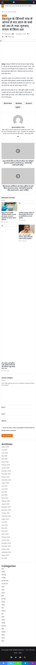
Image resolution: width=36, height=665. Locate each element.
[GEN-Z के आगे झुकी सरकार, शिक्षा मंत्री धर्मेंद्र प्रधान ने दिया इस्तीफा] (27, 229)
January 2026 (5, 468)
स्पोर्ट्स (2, 635)
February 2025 (5, 501)
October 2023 (5, 549)
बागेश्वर (3, 617)
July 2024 (4, 522)
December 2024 (6, 507)
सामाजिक (3, 632)
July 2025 (4, 486)
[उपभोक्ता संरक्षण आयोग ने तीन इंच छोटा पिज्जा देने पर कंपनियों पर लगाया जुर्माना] (27, 206)
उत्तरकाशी (3, 574)
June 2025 (4, 489)
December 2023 (6, 543)
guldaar (19, 103)
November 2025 (6, 474)
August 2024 (5, 519)
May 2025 (4, 492)
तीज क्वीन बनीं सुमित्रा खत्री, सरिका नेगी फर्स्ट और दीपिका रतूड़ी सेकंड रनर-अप (8, 365)
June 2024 (4, 525)
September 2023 (6, 552)
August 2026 (5, 447)
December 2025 (6, 471)
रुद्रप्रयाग (3, 626)
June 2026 (4, 453)
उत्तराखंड (10, 12)
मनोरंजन (3, 620)
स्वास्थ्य (3, 638)
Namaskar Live (8, 34)
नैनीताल (3, 605)
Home (5, 12)
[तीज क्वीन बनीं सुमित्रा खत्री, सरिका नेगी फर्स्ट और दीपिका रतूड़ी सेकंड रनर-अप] (9, 293)
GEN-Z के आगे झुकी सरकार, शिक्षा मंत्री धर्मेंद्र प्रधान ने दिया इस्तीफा (26, 237)
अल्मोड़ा (3, 571)
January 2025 (5, 504)
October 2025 (5, 477)
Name (3, 407)
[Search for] (34, 3)
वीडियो (2, 629)
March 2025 (4, 498)
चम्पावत (3, 593)
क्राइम (2, 586)
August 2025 (5, 483)
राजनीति (3, 623)
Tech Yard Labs (30, 650)
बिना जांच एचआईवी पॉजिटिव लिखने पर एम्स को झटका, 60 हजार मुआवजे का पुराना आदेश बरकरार (8, 216)
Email (3, 414)
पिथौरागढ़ (3, 611)
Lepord (29, 103)
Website (3, 421)
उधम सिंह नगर (4, 583)
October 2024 (5, 513)
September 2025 (6, 480)
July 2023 (4, 558)
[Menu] (2, 3)
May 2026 (4, 456)
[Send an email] (12, 34)
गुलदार (18, 107)
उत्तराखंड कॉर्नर (4, 580)
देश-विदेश (3, 599)
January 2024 (5, 540)
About (20, 653)
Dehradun (8, 103)
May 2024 (4, 528)
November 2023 (6, 546)
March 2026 (4, 462)
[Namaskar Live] (18, 2)
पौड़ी (2, 614)
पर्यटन (2, 608)
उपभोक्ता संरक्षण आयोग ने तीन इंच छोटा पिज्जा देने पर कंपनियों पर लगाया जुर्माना (26, 215)
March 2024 (4, 534)
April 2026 (4, 459)
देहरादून (14, 12)
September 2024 (6, 516)
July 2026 (4, 450)
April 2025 (4, 495)
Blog (2, 568)
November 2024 (6, 510)
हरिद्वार (2, 641)
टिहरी (2, 596)
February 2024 (5, 537)
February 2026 (5, 465)
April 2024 (4, 531)
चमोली (2, 590)
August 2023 (5, 555)
